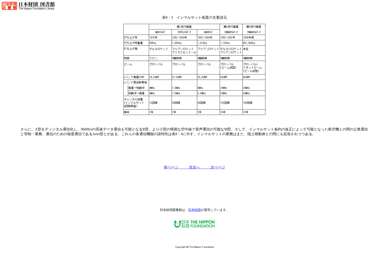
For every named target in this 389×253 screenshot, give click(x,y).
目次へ (200, 167)
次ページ (218, 167)
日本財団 (194, 210)
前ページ (176, 167)
